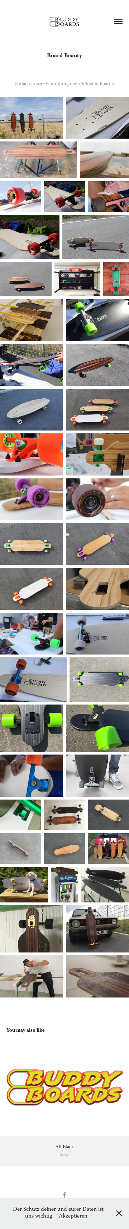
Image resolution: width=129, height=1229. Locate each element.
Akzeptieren (73, 1216)
